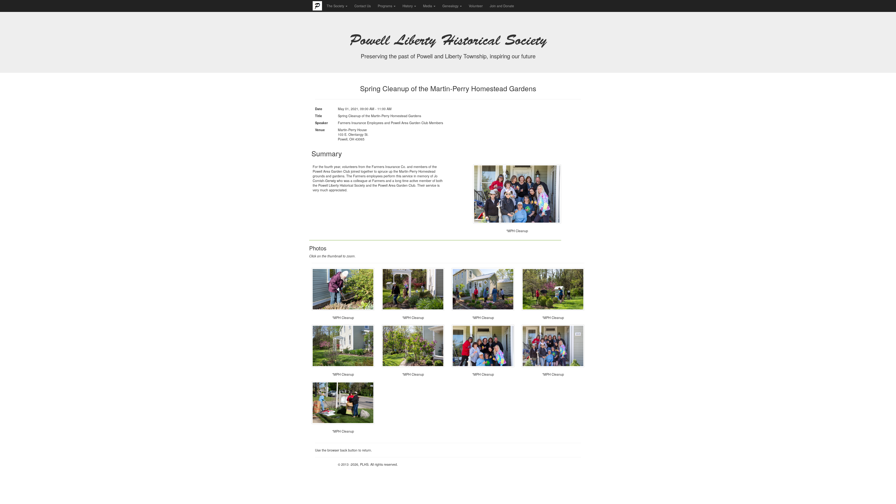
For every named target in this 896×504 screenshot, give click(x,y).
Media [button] (428, 6)
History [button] (408, 6)
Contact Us (362, 6)
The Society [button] (336, 6)
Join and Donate (502, 6)
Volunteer (476, 6)
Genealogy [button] (450, 6)
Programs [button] (385, 6)
